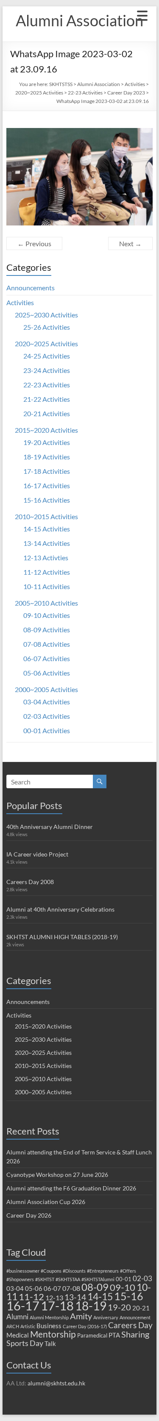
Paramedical (92, 1335)
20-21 (141, 1308)
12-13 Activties (45, 557)
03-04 (15, 1288)
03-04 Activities (46, 702)
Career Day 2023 (126, 92)
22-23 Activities (85, 92)
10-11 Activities (46, 586)
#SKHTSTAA (68, 1279)
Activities (135, 84)
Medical (17, 1335)
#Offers (128, 1271)
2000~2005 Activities (46, 689)
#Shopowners (20, 1279)
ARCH (12, 1326)
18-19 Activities (46, 457)
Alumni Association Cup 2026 (45, 1201)
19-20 (119, 1307)
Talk (50, 1343)
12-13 (54, 1297)
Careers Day (130, 1325)
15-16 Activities (46, 500)
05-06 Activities (46, 673)
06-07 (52, 1288)
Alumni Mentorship (49, 1317)
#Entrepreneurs (103, 1271)
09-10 (122, 1287)
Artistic (27, 1326)
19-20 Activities (46, 442)
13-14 (75, 1297)
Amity (81, 1316)
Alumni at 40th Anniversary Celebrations (60, 909)
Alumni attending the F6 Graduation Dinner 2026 (71, 1188)
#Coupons (51, 1271)
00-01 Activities (46, 730)
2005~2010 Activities (46, 603)
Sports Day (24, 1343)
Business (48, 1325)
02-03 (142, 1278)
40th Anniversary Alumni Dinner (49, 826)
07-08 (71, 1288)
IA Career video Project (37, 854)
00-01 (123, 1279)
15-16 (128, 1296)
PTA (114, 1335)
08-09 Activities (46, 630)
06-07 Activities (46, 658)
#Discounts (74, 1271)
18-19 (90, 1306)
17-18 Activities (46, 471)
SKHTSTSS (61, 84)
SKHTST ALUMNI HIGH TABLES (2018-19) (62, 936)
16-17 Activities (46, 485)
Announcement (135, 1317)
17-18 (57, 1305)
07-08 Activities (46, 644)
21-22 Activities (46, 399)
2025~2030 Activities (46, 315)
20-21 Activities (46, 413)
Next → (130, 243)
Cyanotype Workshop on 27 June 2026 (57, 1174)
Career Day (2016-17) (85, 1326)
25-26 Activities (46, 327)
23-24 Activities (46, 370)
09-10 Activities (46, 615)
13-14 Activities (46, 543)
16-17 (22, 1306)
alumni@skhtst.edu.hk (56, 1383)
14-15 (100, 1296)
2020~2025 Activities (39, 92)
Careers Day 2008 (30, 881)
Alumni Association (79, 20)
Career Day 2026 (28, 1215)
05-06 (33, 1288)
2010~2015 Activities (46, 516)
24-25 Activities (46, 356)
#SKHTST (44, 1279)
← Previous (34, 243)
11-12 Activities (46, 572)
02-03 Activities (46, 716)
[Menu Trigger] (142, 14)
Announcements (30, 288)
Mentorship (53, 1334)
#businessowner (22, 1271)
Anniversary (105, 1317)
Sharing (135, 1334)
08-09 (95, 1287)
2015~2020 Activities (46, 430)
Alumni (17, 1316)
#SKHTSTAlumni (97, 1279)
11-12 (31, 1296)
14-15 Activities (46, 529)
